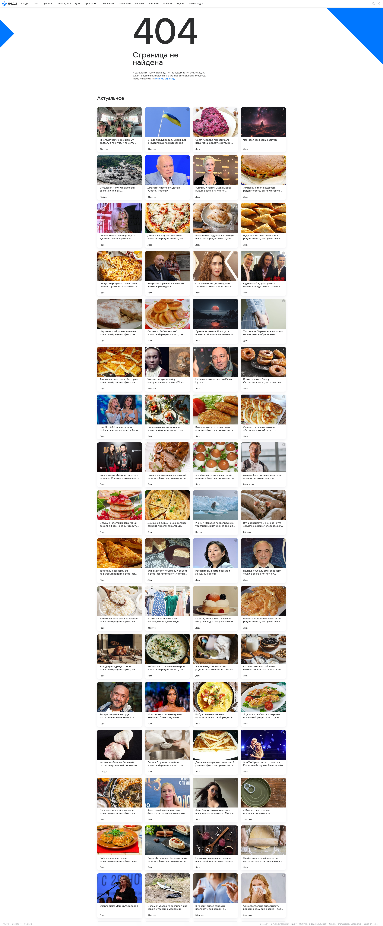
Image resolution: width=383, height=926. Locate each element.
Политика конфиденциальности (313, 924)
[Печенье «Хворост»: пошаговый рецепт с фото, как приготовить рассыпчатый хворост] (263, 608)
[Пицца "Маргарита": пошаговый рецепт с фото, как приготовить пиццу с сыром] (119, 273)
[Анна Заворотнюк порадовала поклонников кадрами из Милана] (215, 800)
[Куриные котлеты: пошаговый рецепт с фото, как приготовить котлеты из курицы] (215, 417)
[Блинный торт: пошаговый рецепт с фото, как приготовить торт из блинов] (167, 560)
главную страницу (165, 78)
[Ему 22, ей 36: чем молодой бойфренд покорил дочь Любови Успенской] (119, 417)
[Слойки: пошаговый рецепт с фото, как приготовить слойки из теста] (263, 847)
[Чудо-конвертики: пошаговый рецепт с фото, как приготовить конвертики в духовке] (263, 225)
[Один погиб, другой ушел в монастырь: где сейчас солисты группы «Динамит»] (263, 273)
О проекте (264, 924)
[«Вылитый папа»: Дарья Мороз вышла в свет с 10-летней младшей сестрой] (215, 177)
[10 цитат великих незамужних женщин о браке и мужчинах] (167, 704)
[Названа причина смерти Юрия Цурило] (215, 369)
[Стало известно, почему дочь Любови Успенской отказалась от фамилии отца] (215, 273)
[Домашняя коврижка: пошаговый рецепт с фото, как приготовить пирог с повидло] (215, 752)
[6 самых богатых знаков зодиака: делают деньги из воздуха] (263, 464)
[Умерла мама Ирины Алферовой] (119, 895)
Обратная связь (371, 924)
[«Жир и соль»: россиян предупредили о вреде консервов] (263, 800)
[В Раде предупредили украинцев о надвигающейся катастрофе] (167, 129)
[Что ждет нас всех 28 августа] (263, 129)
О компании (17, 924)
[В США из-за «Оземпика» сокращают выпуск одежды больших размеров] (167, 608)
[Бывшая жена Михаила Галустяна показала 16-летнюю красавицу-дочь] (119, 464)
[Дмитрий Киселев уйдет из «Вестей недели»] (167, 177)
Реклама (28, 924)
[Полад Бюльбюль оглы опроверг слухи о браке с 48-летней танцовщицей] (263, 560)
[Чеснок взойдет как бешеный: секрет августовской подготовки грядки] (119, 752)
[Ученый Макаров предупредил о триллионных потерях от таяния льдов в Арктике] (215, 512)
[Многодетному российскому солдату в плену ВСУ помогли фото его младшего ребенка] (119, 129)
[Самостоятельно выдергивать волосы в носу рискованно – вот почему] (263, 895)
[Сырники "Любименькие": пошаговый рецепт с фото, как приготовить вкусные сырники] (167, 321)
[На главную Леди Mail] (12, 3)
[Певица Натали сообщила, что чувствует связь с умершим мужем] (119, 225)
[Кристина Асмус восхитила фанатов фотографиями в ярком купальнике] (167, 800)
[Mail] (4, 3)
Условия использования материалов (345, 924)
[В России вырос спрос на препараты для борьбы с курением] (215, 895)
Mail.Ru (6, 924)
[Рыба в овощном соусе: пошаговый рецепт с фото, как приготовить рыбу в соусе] (119, 847)
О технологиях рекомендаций (284, 924)
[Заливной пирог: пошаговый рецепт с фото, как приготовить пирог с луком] (263, 177)
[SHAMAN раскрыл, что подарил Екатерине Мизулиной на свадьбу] (263, 752)
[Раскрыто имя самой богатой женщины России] (215, 560)
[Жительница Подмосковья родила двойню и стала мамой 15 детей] (215, 656)
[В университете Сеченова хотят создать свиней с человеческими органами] (263, 512)
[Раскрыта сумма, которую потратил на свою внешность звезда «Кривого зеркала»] (119, 704)
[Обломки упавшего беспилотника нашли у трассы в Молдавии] (167, 895)
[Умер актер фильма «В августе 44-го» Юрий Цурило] (167, 273)
